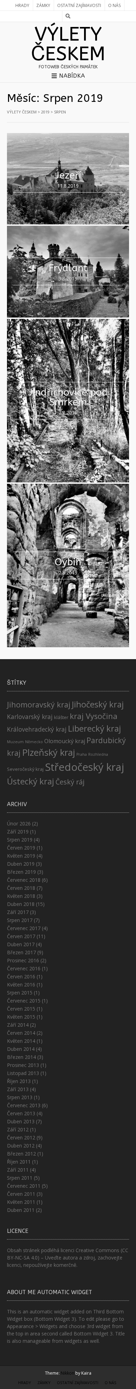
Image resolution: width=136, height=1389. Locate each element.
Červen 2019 (21, 847)
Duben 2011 (21, 1210)
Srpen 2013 (19, 1097)
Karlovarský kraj (30, 716)
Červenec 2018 (23, 880)
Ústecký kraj (30, 781)
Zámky (43, 5)
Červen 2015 (21, 1008)
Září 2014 (18, 1024)
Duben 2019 (21, 863)
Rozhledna (98, 754)
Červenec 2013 (23, 1105)
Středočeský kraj (84, 767)
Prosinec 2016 (23, 960)
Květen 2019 (21, 855)
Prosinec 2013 (23, 1065)
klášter (61, 717)
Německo (34, 741)
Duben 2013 (21, 1121)
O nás (114, 5)
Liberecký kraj (94, 728)
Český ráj (69, 782)
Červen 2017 (21, 936)
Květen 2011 (21, 1202)
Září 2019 (18, 831)
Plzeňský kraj (48, 752)
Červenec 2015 (23, 1000)
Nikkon (67, 1373)
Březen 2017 (21, 952)
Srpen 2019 (19, 839)
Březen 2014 (21, 1057)
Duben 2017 (21, 944)
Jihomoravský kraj (38, 704)
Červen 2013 (21, 1113)
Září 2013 (18, 1089)
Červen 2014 (21, 1032)
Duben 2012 (21, 1145)
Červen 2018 (21, 888)
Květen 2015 (21, 1016)
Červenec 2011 (23, 1185)
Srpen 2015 (19, 992)
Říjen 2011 (19, 1161)
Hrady (22, 5)
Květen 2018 (21, 896)
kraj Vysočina (94, 716)
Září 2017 (18, 912)
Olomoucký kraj (64, 741)
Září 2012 (18, 1129)
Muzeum (15, 741)
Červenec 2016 (23, 968)
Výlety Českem (68, 44)
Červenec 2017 (23, 928)
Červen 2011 (21, 1194)
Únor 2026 (19, 823)
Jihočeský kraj (98, 704)
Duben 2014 (21, 1049)
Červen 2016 (21, 976)
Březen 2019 (21, 871)
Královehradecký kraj (37, 729)
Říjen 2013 (19, 1081)
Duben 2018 (21, 904)
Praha (81, 754)
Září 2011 (18, 1169)
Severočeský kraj (25, 769)
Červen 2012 (21, 1137)
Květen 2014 (21, 1041)
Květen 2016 (21, 984)
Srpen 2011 (19, 1177)
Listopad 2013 (23, 1073)
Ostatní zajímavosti (79, 5)
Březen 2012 (21, 1153)
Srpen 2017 (19, 920)
